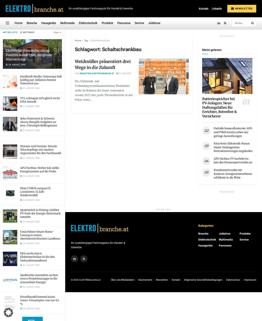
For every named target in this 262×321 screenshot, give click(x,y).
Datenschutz (233, 280)
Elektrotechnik (88, 23)
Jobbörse (154, 23)
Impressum (250, 280)
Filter (56, 32)
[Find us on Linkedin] (74, 258)
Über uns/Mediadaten (122, 280)
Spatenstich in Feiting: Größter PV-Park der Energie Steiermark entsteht (40, 213)
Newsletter (243, 8)
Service (139, 23)
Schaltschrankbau (100, 40)
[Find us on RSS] (225, 23)
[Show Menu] (7, 23)
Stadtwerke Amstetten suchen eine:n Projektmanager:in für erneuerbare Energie (39, 278)
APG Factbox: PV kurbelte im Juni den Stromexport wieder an (233, 160)
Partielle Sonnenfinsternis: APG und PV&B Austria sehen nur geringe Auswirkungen (233, 132)
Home (18, 23)
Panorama (123, 23)
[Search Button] (252, 23)
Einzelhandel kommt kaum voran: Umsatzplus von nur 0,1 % (39, 300)
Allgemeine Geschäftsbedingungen (203, 280)
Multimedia (67, 23)
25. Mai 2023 (124, 73)
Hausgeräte (48, 23)
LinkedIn (217, 8)
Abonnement (145, 280)
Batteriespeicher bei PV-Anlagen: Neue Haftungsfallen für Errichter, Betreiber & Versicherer (219, 107)
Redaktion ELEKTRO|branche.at (97, 73)
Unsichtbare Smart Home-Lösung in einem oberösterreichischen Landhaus (40, 235)
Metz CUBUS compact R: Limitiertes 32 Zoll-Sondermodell (35, 192)
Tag (86, 40)
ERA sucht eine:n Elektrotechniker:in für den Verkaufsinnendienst (37, 257)
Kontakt (203, 8)
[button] (8, 312)
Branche (32, 23)
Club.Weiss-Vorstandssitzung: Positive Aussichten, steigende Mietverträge (29, 54)
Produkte (107, 23)
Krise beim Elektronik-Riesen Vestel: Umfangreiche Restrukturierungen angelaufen (233, 147)
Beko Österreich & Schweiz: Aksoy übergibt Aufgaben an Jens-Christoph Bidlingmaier (38, 122)
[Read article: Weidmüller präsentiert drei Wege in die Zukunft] (164, 76)
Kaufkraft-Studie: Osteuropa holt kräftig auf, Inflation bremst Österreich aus (41, 80)
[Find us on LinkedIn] (219, 23)
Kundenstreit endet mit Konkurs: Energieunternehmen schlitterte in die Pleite (233, 173)
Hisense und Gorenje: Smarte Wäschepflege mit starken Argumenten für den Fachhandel (40, 149)
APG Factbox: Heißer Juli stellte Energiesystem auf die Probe (39, 169)
